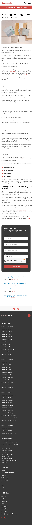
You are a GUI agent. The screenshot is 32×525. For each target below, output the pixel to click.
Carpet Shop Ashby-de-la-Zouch (9, 433)
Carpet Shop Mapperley (7, 382)
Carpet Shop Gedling (6, 362)
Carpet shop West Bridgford (8, 412)
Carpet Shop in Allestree (7, 326)
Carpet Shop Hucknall (6, 367)
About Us (3, 496)
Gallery (3, 503)
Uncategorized (15, 279)
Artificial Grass (4, 488)
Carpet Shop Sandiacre (6, 402)
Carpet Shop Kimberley (7, 372)
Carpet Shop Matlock (6, 385)
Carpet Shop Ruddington (7, 400)
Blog (2, 498)
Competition (4, 506)
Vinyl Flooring (4, 477)
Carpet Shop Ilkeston (6, 369)
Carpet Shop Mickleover (7, 387)
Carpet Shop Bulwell (6, 344)
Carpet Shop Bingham (6, 336)
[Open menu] (29, 3)
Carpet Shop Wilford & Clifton (8, 415)
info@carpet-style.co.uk (9, 514)
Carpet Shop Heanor (6, 364)
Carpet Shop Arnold (6, 329)
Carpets (3, 470)
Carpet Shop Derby (6, 354)
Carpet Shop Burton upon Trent (9, 418)
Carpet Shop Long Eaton (7, 377)
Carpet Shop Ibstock (6, 423)
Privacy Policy (4, 508)
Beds (2, 485)
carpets (3, 74)
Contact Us (4, 501)
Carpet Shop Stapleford (7, 410)
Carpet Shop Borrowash (7, 339)
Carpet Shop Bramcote (7, 341)
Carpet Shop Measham (7, 425)
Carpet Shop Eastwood (7, 359)
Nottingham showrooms (20, 210)
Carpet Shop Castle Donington (8, 420)
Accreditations (4, 511)
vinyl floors (26, 74)
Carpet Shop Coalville (6, 430)
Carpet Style (12, 71)
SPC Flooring (4, 480)
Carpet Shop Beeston (6, 331)
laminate (15, 74)
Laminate (3, 475)
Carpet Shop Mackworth (7, 380)
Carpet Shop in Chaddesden (8, 349)
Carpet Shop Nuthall (6, 390)
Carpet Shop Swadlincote (7, 428)
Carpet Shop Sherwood (7, 405)
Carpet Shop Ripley (6, 397)
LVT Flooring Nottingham (7, 472)
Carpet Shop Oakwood (6, 392)
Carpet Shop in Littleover (7, 374)
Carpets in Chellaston (6, 352)
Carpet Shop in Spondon (7, 407)
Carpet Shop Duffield (6, 357)
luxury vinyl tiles (20, 159)
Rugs (2, 483)
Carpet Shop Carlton (6, 347)
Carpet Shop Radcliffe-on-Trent (8, 395)
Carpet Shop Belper (6, 334)
